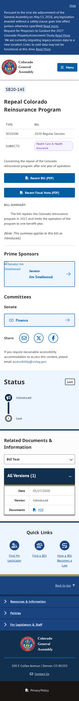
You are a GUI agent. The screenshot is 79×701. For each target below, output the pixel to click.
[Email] (24, 338)
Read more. (51, 26)
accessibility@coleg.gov (29, 362)
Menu (69, 67)
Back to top (63, 585)
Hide (72, 6)
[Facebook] (53, 338)
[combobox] (39, 459)
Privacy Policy (39, 690)
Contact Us (42, 674)
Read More (62, 35)
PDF (41, 510)
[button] (39, 601)
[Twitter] (39, 338)
